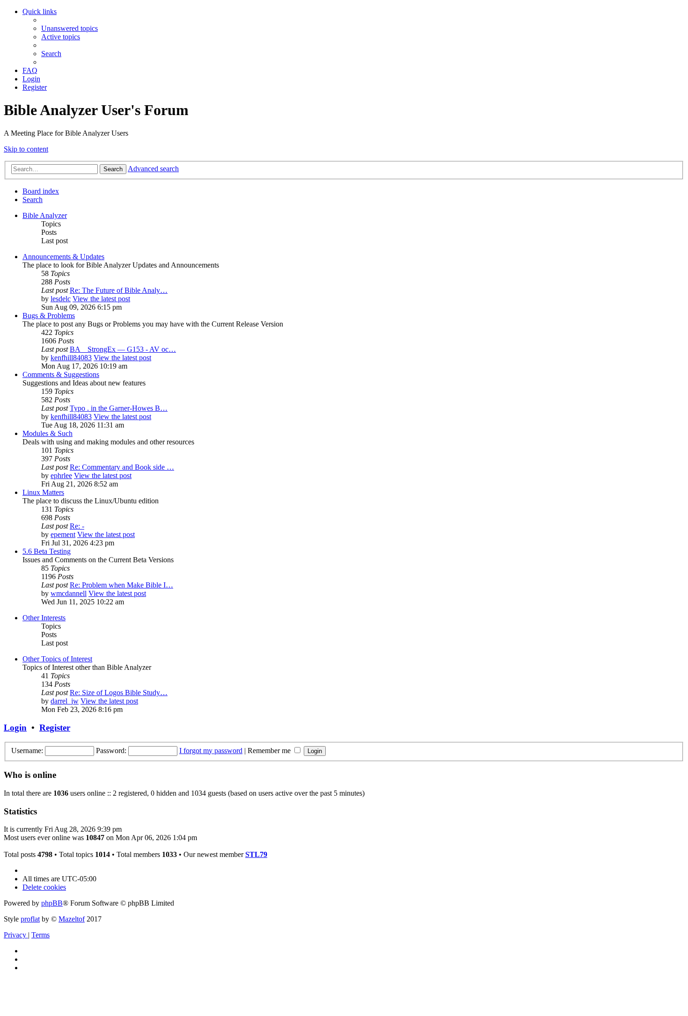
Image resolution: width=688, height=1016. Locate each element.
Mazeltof (72, 919)
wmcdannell (69, 593)
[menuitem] (69, 28)
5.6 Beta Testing (46, 551)
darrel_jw (65, 701)
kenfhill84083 (71, 358)
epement (63, 534)
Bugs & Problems (48, 315)
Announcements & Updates (63, 257)
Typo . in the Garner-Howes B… (119, 408)
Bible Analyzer (44, 215)
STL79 (256, 854)
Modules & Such (47, 433)
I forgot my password (210, 751)
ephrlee (61, 475)
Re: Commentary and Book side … (122, 467)
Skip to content (26, 149)
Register (54, 728)
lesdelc (61, 299)
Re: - (77, 526)
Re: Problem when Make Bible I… (121, 585)
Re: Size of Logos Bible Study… (119, 693)
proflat (30, 919)
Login (15, 728)
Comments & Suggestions (60, 374)
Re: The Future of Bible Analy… (119, 290)
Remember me (270, 751)
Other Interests (44, 618)
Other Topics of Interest (57, 659)
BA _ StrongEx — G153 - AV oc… (123, 349)
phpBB (52, 903)
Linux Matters (43, 492)
